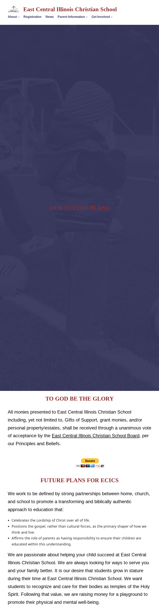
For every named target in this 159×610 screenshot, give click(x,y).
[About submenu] (19, 17)
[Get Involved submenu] (112, 17)
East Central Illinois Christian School (70, 9)
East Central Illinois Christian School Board (95, 435)
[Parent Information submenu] (87, 17)
